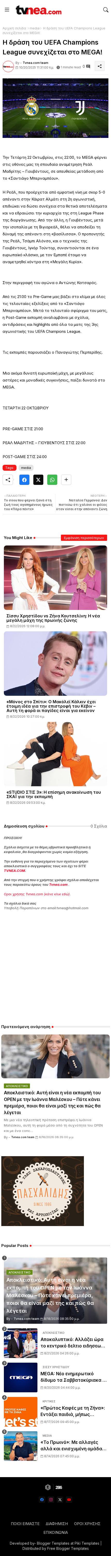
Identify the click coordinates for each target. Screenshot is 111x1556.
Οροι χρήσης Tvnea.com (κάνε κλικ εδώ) (37, 894)
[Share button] (66, 480)
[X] (38, 480)
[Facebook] (24, 480)
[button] (106, 10)
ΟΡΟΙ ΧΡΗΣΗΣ (87, 1523)
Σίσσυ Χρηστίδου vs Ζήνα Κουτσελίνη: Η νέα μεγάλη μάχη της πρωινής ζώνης (53, 618)
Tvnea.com (58, 884)
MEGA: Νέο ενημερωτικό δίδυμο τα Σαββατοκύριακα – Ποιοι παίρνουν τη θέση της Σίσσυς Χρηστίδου (73, 1377)
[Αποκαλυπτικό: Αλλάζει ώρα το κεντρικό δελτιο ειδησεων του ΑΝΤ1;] (20, 1343)
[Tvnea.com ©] (38, 10)
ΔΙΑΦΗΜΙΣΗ (57, 1523)
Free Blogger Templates (68, 1548)
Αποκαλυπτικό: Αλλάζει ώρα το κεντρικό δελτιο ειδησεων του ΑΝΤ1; (72, 1343)
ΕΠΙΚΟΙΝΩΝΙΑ (55, 1532)
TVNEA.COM (14, 870)
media (34, 28)
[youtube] (69, 1499)
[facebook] (42, 1499)
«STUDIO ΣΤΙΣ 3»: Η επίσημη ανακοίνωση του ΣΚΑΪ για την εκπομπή (53, 794)
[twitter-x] (60, 1499)
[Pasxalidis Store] (42, 1224)
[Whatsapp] (52, 480)
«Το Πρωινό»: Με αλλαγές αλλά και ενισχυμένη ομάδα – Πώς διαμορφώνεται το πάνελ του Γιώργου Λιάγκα (74, 1446)
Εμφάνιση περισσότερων (84, 538)
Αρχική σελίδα (14, 28)
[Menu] (7, 10)
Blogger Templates (53, 1543)
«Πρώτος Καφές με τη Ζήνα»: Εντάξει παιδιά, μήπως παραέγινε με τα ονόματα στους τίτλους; (73, 1411)
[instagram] (51, 1499)
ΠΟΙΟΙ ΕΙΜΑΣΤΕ (25, 1523)
